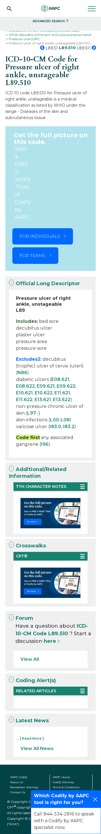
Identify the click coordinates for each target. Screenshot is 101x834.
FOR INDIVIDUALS (39, 236)
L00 (54, 419)
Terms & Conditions (66, 787)
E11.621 (62, 393)
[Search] (9, 8)
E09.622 (66, 386)
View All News (37, 748)
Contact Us (17, 792)
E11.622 (24, 399)
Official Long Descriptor (48, 283)
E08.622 (25, 386)
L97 (31, 413)
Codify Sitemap (63, 782)
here (50, 641)
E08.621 (60, 379)
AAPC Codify (18, 777)
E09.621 (46, 386)
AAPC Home (61, 777)
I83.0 (55, 426)
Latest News (32, 721)
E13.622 (61, 399)
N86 (22, 372)
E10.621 (24, 393)
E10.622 (43, 393)
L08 (65, 419)
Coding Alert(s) (36, 680)
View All (29, 659)
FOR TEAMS (32, 255)
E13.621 (43, 399)
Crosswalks (31, 546)
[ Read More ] (32, 738)
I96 (45, 444)
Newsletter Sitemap (24, 787)
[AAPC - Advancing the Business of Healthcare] (50, 8)
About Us (16, 782)
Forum (24, 618)
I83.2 (68, 426)
